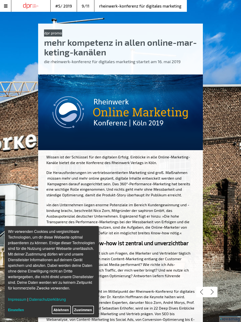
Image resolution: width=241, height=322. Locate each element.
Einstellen (16, 309)
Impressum (17, 299)
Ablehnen (61, 309)
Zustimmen (83, 309)
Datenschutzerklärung (47, 299)
